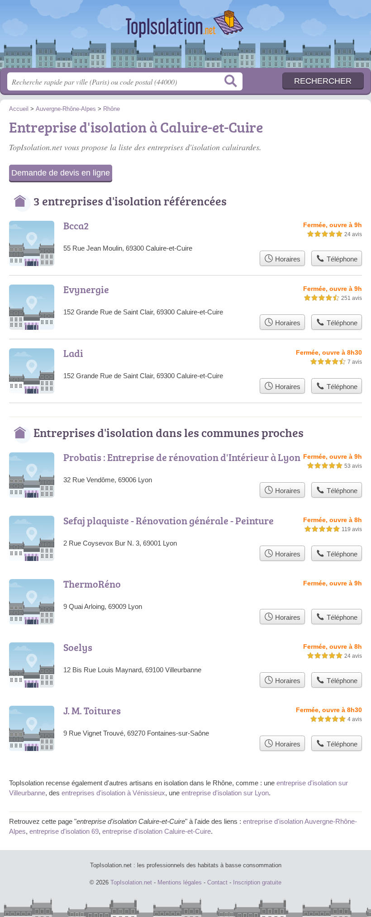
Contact (217, 882)
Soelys (77, 647)
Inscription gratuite (257, 882)
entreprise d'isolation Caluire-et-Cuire (156, 831)
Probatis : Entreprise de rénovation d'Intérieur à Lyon (181, 457)
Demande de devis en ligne (60, 172)
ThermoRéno (92, 584)
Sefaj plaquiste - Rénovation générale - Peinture (168, 520)
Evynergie (86, 289)
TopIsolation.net (185, 37)
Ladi (73, 353)
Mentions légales (179, 882)
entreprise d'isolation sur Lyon (225, 793)
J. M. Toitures (92, 710)
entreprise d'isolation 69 (64, 831)
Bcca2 (76, 226)
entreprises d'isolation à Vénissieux (113, 793)
